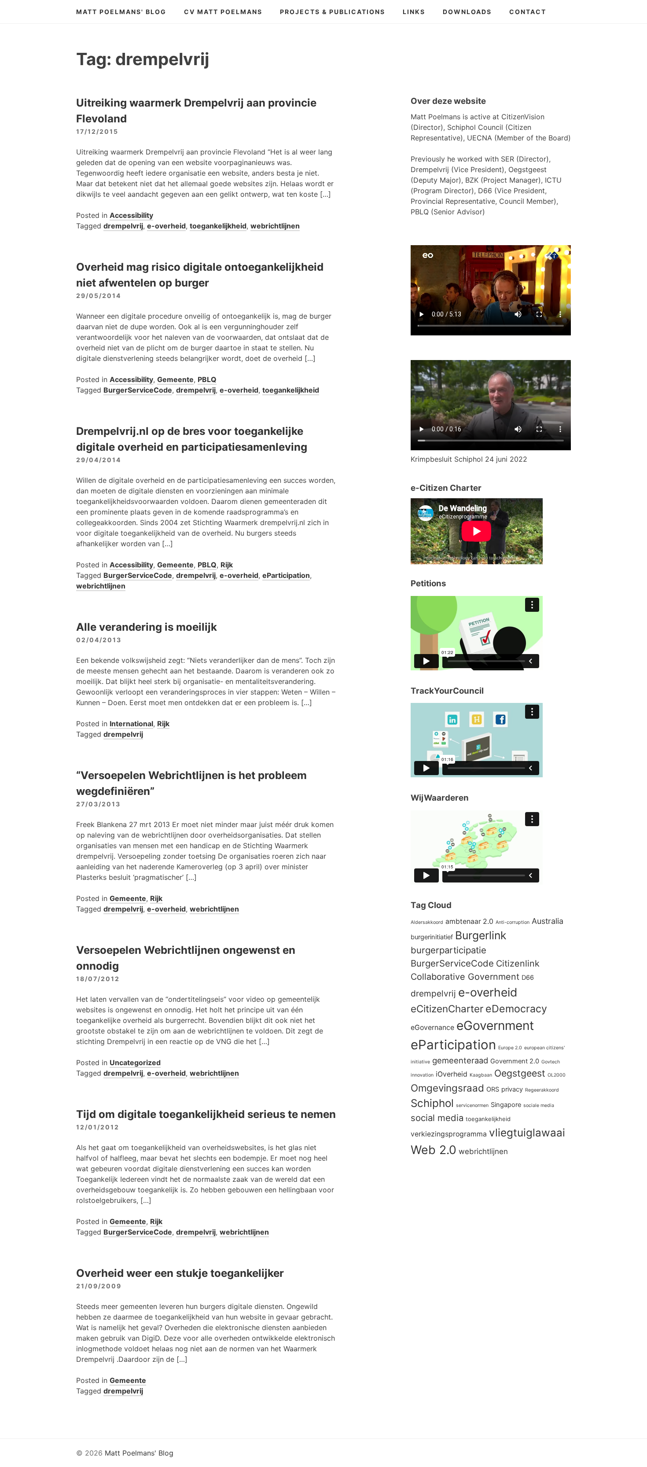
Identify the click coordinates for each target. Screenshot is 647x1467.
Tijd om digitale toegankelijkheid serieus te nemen (206, 1114)
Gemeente (175, 379)
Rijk (227, 564)
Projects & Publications (332, 11)
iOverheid (451, 1074)
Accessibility (131, 215)
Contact (527, 11)
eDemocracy (516, 1009)
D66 (528, 978)
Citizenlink (518, 963)
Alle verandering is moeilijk (146, 627)
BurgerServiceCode (137, 390)
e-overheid (166, 225)
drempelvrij (123, 225)
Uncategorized (135, 1062)
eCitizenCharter (447, 1009)
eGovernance (432, 1027)
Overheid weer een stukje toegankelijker (180, 1273)
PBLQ (207, 379)
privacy (512, 1089)
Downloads (467, 11)
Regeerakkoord (542, 1090)
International (131, 723)
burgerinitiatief (432, 937)
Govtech (550, 1062)
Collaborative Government (465, 976)
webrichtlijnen (275, 225)
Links (414, 11)
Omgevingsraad (447, 1088)
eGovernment (495, 1025)
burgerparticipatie (448, 950)
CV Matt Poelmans (223, 11)
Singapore (506, 1105)
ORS (492, 1089)
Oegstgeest (519, 1073)
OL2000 (557, 1075)
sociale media (538, 1105)
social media (437, 1117)
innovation (422, 1075)
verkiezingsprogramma (449, 1134)
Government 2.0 (514, 1061)
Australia (547, 921)
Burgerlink (480, 935)
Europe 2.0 (510, 1048)
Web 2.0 (433, 1150)
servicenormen (472, 1105)
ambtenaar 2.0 (469, 921)
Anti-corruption (512, 922)
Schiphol (432, 1103)
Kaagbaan (481, 1075)
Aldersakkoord (427, 922)
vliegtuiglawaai (527, 1132)
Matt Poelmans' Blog (121, 11)
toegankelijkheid (218, 225)
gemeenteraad (460, 1060)
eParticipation (286, 575)
